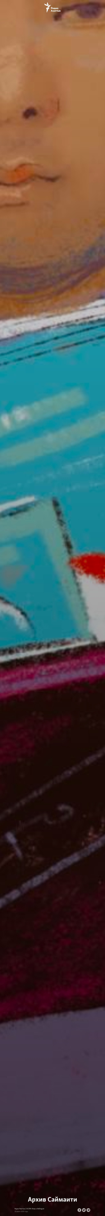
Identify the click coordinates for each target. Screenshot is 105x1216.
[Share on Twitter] (84, 1211)
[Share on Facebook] (79, 1211)
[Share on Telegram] (88, 1211)
